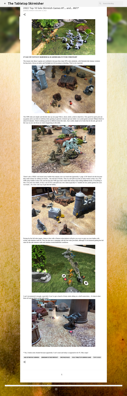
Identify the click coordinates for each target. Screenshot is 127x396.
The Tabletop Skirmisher (26, 3)
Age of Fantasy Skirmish (31, 357)
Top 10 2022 (97, 357)
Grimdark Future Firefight (49, 357)
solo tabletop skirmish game (81, 357)
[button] (24, 14)
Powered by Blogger (64, 389)
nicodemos (68, 393)
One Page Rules (65, 357)
